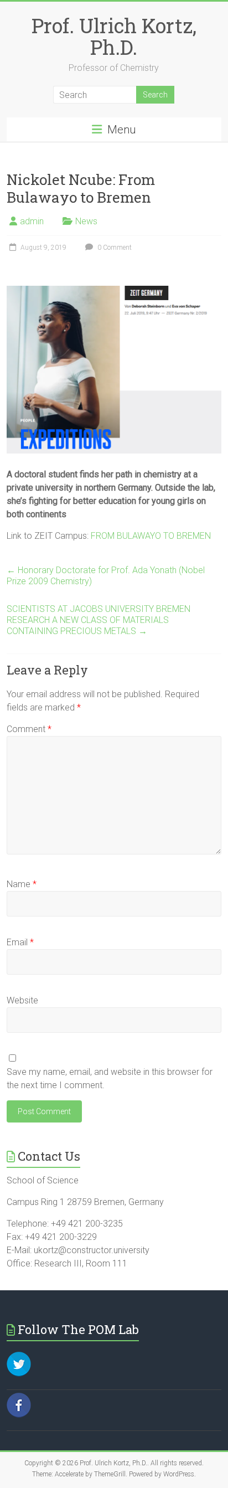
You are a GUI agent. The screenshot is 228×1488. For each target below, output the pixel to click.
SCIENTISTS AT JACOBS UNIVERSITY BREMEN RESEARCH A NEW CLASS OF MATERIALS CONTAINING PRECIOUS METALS (98, 620)
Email (20, 942)
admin (32, 221)
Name (22, 884)
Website (22, 1000)
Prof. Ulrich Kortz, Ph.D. (114, 36)
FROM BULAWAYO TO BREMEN (151, 536)
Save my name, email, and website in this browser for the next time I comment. (110, 1078)
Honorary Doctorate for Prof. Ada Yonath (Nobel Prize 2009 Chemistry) (106, 575)
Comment (29, 729)
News (86, 221)
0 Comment (114, 247)
